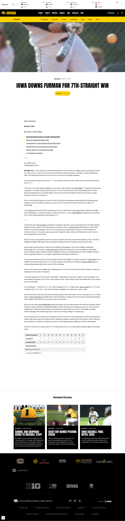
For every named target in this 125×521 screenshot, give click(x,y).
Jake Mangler (77, 213)
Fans (68, 13)
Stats (82, 19)
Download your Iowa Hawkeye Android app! (41, 147)
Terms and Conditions (63, 508)
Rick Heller (79, 188)
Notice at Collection (32, 514)
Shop (82, 13)
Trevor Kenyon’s (74, 227)
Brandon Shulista (87, 262)
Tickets (47, 13)
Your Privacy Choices (99, 508)
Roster (64, 19)
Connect (62, 13)
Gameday (73, 19)
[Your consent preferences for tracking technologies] (3, 518)
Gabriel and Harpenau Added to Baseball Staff (28, 433)
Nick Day (32, 210)
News (90, 19)
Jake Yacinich (84, 287)
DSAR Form (81, 508)
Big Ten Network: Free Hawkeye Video (39, 150)
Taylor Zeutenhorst (36, 297)
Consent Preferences (42, 508)
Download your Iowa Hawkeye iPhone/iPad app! (43, 143)
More (97, 19)
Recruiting (44, 19)
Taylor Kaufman (51, 250)
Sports (40, 13)
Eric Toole (76, 210)
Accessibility (95, 514)
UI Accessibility (79, 514)
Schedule (55, 19)
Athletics (75, 13)
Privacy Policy (23, 508)
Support (54, 13)
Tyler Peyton (92, 259)
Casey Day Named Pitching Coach (62, 433)
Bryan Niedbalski (44, 304)
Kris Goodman (42, 225)
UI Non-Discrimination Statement (56, 514)
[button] (17, 4)
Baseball (57, 79)
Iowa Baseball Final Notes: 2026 (92, 433)
